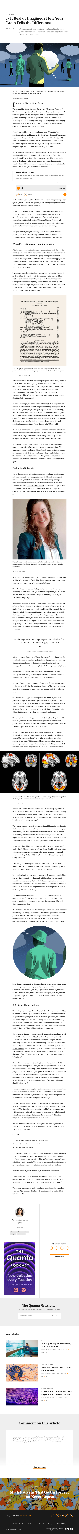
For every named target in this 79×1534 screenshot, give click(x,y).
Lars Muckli (28, 217)
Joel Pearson (54, 589)
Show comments (39, 1467)
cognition (10, 14)
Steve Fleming (43, 444)
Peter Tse (47, 878)
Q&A (43, 1340)
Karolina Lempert (19, 1040)
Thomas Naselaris (56, 135)
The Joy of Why (47, 1364)
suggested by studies (37, 589)
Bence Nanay (31, 389)
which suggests (18, 1048)
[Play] (18, 188)
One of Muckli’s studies (35, 486)
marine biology (47, 1388)
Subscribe (55, 1316)
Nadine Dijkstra (58, 152)
